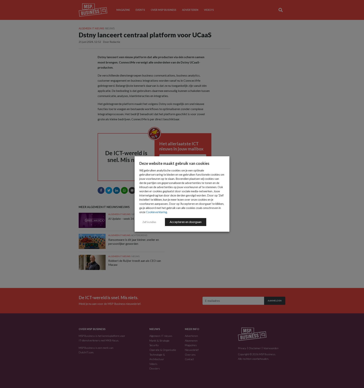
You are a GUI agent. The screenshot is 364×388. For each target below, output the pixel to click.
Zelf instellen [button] (149, 222)
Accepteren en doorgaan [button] (186, 222)
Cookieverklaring (156, 212)
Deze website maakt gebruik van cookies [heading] (174, 163)
